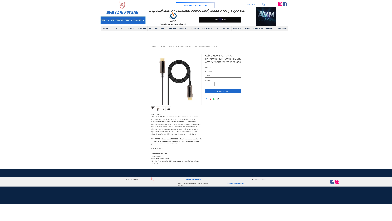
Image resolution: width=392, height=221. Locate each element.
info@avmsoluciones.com (235, 183)
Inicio (153, 46)
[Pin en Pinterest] (210, 99)
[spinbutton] (210, 84)
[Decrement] (206, 84)
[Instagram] (280, 4)
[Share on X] (218, 99)
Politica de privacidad (132, 179)
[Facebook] (285, 4)
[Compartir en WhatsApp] (214, 99)
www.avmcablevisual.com (189, 183)
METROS (208, 72)
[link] (264, 4)
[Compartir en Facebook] (206, 99)
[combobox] (223, 76)
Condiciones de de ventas (258, 179)
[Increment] (213, 84)
